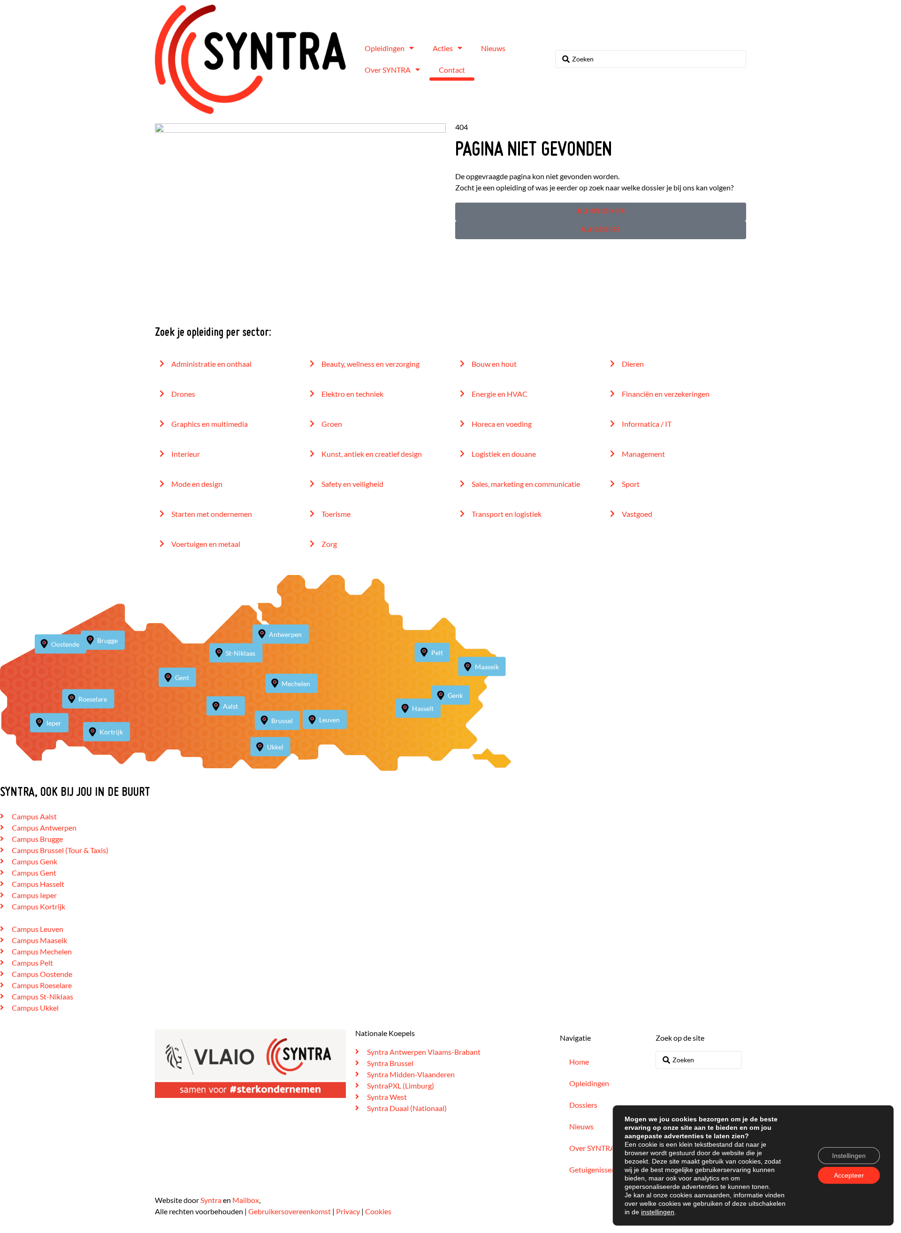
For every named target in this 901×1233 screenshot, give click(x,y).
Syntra (210, 1199)
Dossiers (583, 1104)
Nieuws (493, 48)
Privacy (348, 1211)
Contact (452, 69)
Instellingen (849, 1155)
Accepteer (849, 1175)
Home (579, 1061)
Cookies (378, 1211)
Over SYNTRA (388, 69)
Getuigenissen (592, 1169)
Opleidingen (385, 48)
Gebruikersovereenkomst (289, 1211)
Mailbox (245, 1199)
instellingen (657, 1212)
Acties (443, 48)
